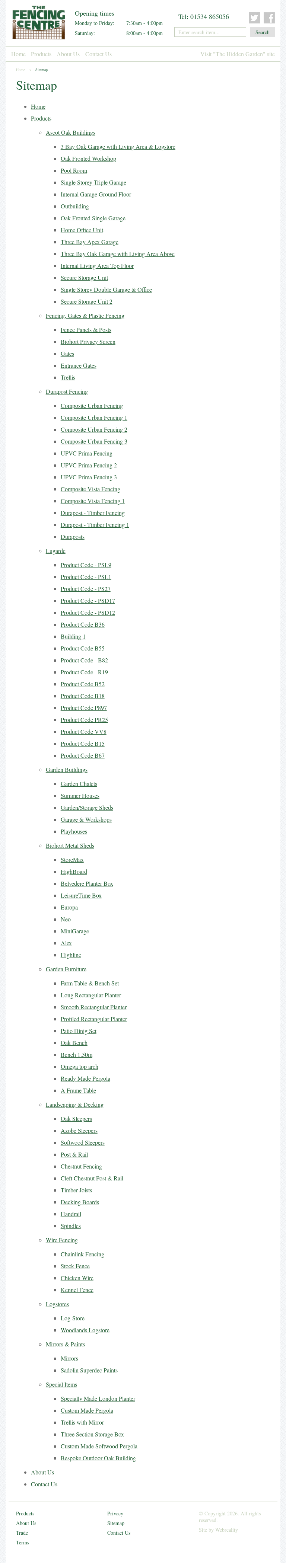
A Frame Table (78, 1090)
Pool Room (74, 170)
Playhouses (74, 831)
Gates (67, 353)
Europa (69, 907)
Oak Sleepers (76, 1118)
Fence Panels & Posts (86, 329)
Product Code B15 (83, 743)
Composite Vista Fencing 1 (93, 501)
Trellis (68, 377)
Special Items (61, 1384)
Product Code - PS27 (86, 588)
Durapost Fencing (67, 391)
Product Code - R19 (84, 672)
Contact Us (98, 54)
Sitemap (115, 1523)
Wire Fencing (62, 1240)
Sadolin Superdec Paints (89, 1370)
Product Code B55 (83, 648)
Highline (71, 955)
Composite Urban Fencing (92, 405)
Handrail (71, 1214)
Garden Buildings (67, 769)
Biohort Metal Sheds (70, 845)
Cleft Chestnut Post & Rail (92, 1178)
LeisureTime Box (81, 895)
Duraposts (73, 536)
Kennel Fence (77, 1290)
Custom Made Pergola (87, 1410)
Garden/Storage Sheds (87, 807)
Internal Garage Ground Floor (96, 194)
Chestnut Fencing (81, 1166)
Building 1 (73, 636)
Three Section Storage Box (92, 1434)
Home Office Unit (82, 230)
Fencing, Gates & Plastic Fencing (85, 315)
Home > (24, 69)
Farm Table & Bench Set (90, 983)
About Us (68, 54)
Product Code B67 (83, 755)
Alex (66, 943)
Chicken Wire (77, 1278)
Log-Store (73, 1318)
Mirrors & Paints (65, 1344)
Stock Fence (75, 1266)
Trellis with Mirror (82, 1422)
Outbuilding (75, 206)
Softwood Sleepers (83, 1142)
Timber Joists (76, 1190)
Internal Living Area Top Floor (97, 265)
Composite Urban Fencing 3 (94, 441)
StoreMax (72, 859)
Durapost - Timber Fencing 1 (95, 524)
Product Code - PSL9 (86, 565)
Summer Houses (80, 795)
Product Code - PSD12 (88, 612)
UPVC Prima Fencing (86, 453)
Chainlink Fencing (82, 1254)
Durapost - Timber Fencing (93, 513)
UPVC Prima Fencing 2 (89, 465)
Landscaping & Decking (75, 1104)
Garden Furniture (66, 969)
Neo (66, 919)
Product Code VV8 (84, 731)
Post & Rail (74, 1154)
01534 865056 (209, 16)
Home (18, 54)
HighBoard (74, 871)
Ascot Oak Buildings (70, 132)
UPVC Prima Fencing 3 (89, 477)
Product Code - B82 (84, 660)
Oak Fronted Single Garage (93, 218)
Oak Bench (74, 1042)
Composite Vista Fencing (90, 489)
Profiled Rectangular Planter (94, 1019)
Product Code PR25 (84, 719)
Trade (22, 1532)
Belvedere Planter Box (87, 883)
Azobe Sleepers (79, 1130)
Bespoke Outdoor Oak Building (98, 1458)
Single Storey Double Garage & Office (106, 289)
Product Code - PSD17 (88, 600)
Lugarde (56, 550)
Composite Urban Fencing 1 (94, 417)
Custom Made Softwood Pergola (99, 1446)
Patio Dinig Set (78, 1031)
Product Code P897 (84, 708)
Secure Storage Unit (84, 277)
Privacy (115, 1513)
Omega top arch (79, 1066)
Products (41, 54)
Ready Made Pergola (85, 1078)
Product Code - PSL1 (86, 577)
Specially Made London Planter (98, 1398)
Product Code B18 (83, 696)
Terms (22, 1542)
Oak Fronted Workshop (88, 158)
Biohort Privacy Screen (88, 341)
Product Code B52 (83, 684)
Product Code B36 (83, 624)
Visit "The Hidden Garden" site (237, 54)
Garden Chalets (79, 783)
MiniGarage (75, 931)
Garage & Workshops (86, 819)
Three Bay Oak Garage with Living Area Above (118, 254)
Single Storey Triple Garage (93, 182)
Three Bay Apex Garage (89, 242)
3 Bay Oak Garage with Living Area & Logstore (118, 146)
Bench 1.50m (76, 1054)
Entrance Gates (78, 365)
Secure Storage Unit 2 (86, 301)
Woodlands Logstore (85, 1330)
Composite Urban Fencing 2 (94, 429)
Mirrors (69, 1358)
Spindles (71, 1226)
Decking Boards (80, 1202)
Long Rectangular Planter (91, 995)
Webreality (226, 1529)
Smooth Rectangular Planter (94, 1007)
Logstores (57, 1304)
